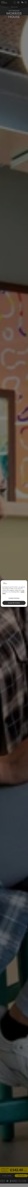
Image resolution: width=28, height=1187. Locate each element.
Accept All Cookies (14, 603)
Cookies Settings (14, 598)
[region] (14, 593)
